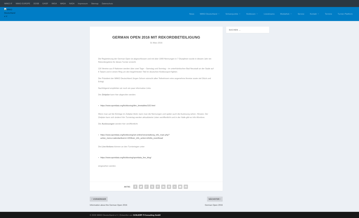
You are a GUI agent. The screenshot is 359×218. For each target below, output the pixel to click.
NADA (71, 3)
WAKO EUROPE (23, 3)
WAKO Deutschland (208, 14)
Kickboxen (251, 14)
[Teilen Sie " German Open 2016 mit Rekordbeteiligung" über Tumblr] (152, 187)
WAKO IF (8, 3)
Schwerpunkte (231, 14)
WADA (63, 3)
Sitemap (94, 3)
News (191, 14)
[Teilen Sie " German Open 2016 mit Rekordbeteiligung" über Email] (180, 187)
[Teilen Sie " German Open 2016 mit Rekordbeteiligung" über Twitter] (141, 187)
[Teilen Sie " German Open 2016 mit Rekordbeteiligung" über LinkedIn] (163, 187)
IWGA (54, 3)
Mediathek (284, 14)
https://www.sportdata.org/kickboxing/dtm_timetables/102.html (127, 105)
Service (301, 14)
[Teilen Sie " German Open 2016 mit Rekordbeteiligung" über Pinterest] (158, 187)
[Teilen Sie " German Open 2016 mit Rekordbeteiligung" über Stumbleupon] (174, 187)
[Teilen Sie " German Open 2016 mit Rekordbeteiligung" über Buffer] (169, 187)
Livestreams (269, 14)
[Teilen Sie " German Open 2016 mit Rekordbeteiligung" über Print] (186, 187)
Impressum (83, 3)
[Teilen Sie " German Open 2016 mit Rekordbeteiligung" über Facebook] (135, 187)
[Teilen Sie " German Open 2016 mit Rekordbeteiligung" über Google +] (146, 187)
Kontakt (313, 14)
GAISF (45, 3)
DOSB (36, 3)
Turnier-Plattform (345, 14)
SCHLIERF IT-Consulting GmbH (146, 215)
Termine (328, 14)
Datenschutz (107, 3)
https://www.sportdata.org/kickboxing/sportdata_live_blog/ (125, 157)
